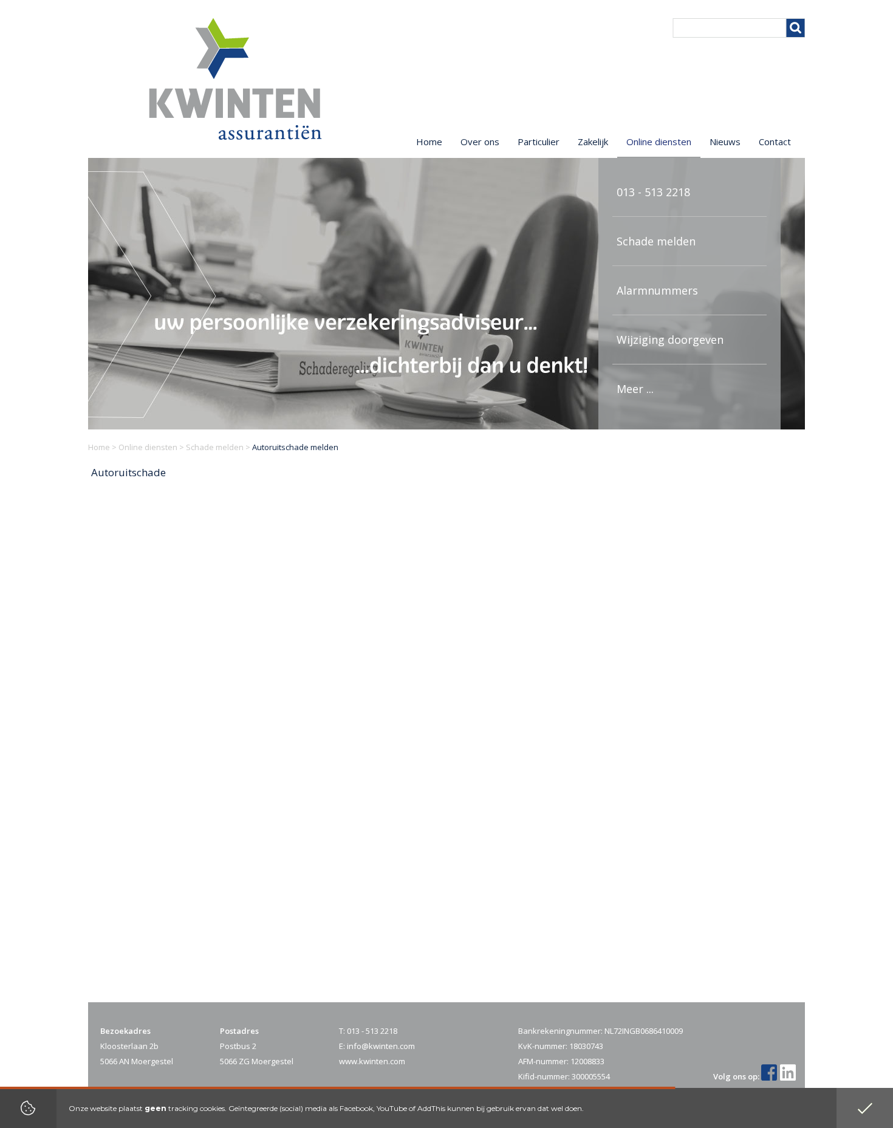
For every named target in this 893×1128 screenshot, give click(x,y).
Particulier (538, 141)
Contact (775, 141)
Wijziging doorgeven (670, 339)
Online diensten (147, 447)
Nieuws (725, 141)
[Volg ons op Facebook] (770, 1076)
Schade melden (656, 241)
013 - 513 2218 (653, 192)
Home (99, 447)
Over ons (479, 141)
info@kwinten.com (381, 1046)
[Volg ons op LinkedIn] (789, 1076)
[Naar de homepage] (235, 79)
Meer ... (635, 388)
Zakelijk (593, 141)
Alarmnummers (657, 290)
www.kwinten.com (372, 1061)
